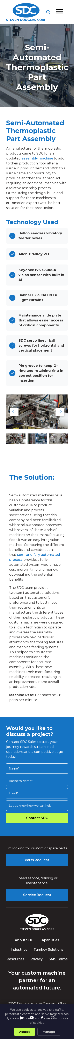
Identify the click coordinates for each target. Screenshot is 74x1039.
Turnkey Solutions (49, 950)
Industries (19, 950)
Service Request (37, 895)
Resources (15, 959)
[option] (37, 411)
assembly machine (37, 158)
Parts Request (37, 860)
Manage (49, 1032)
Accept (24, 1032)
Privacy (36, 959)
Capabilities (49, 940)
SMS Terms (58, 959)
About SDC (24, 940)
